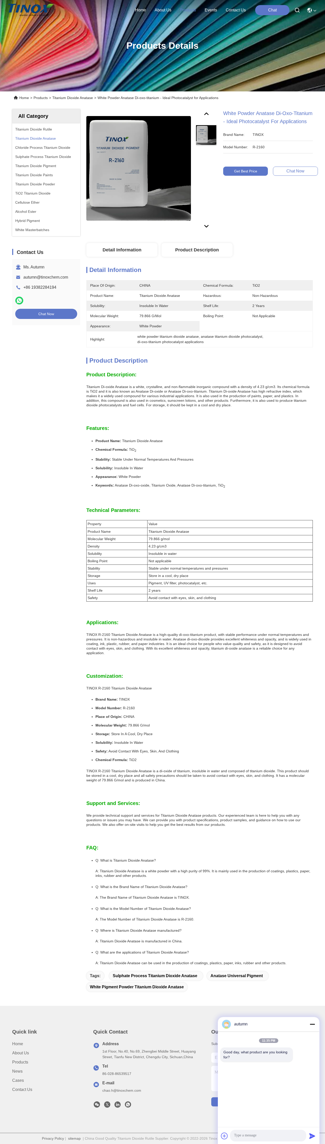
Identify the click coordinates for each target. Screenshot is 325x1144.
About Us (20, 1053)
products (188, 10)
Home (140, 10)
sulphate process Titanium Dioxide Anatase (155, 976)
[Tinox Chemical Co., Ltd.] (31, 10)
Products (41, 98)
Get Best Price (245, 171)
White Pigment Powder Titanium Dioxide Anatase (137, 987)
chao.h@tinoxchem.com (121, 1090)
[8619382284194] (128, 1106)
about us (163, 10)
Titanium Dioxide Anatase (72, 98)
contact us (236, 10)
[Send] (312, 1135)
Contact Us (22, 1089)
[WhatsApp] (19, 301)
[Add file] (224, 1135)
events (211, 10)
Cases (18, 1080)
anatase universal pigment (236, 976)
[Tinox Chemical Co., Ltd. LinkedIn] (117, 1106)
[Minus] (312, 1024)
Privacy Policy (53, 1138)
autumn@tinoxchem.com (45, 277)
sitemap (74, 1138)
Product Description (197, 249)
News (17, 1071)
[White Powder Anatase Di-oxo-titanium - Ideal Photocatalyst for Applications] (138, 168)
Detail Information (122, 249)
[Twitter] (107, 1106)
